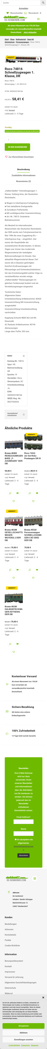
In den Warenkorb (17, 147)
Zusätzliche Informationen (23, 175)
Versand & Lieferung (14, 977)
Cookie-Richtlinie (14, 1045)
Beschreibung (23, 169)
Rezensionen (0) (23, 181)
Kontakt (8, 966)
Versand (12, 110)
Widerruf (9, 993)
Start (7, 39)
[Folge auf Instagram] (34, 878)
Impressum (34, 1045)
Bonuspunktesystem (14, 961)
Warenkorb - (34, 13)
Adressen (9, 929)
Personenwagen (22, 42)
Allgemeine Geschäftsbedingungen (20, 982)
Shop (12, 39)
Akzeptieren (24, 1026)
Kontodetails (10, 935)
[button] (43, 997)
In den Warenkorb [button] (17, 493)
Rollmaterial (21, 39)
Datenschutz (25, 1045)
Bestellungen (11, 924)
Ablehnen (23, 1033)
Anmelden (23, 8)
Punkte (8, 940)
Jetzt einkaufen (30, 32)
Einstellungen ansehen (23, 1039)
